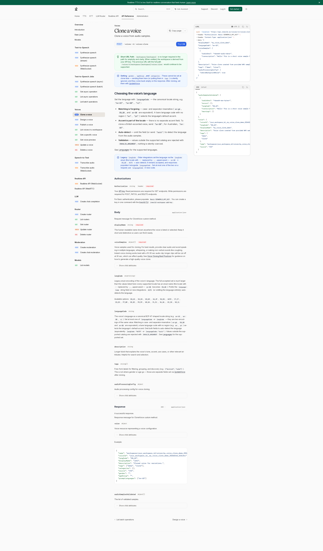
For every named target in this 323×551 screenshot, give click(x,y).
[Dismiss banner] (319, 2)
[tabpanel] (222, 122)
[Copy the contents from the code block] (243, 26)
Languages (124, 150)
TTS (84, 16)
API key (122, 191)
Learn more (191, 2)
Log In (222, 9)
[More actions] (185, 31)
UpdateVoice (134, 83)
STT (91, 16)
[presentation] (222, 55)
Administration (142, 16)
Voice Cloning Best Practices (159, 256)
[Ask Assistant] (247, 26)
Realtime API (113, 16)
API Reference (128, 16)
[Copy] (173, 44)
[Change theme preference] (246, 9)
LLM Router (100, 16)
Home (77, 16)
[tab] (197, 87)
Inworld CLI (143, 202)
